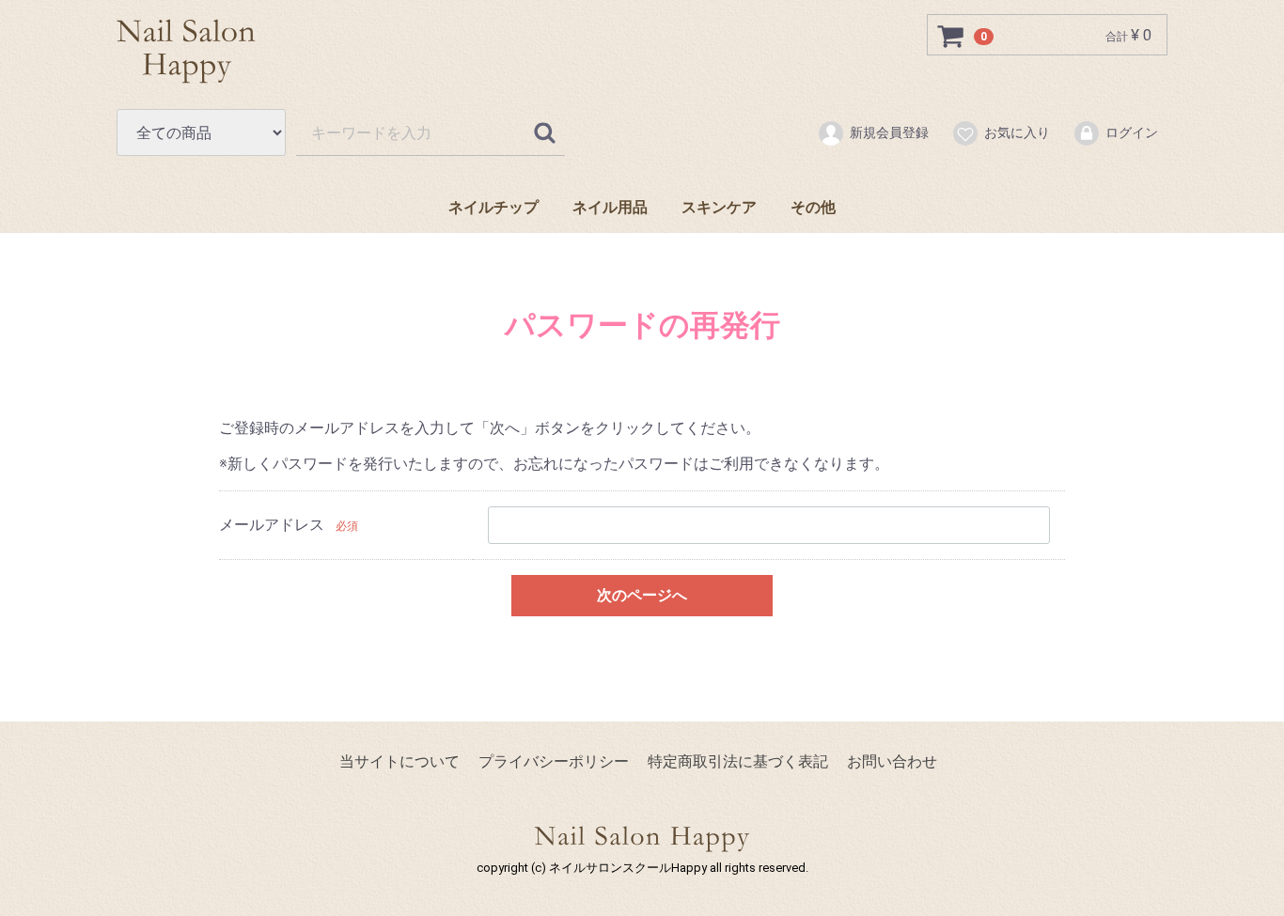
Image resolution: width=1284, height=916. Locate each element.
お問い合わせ (892, 761)
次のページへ (642, 594)
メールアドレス (271, 525)
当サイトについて (399, 761)
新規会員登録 (889, 132)
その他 (813, 207)
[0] (951, 35)
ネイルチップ (493, 207)
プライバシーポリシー (553, 761)
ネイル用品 (610, 207)
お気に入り (1017, 132)
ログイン (1131, 132)
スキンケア (719, 207)
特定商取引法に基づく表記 (738, 761)
